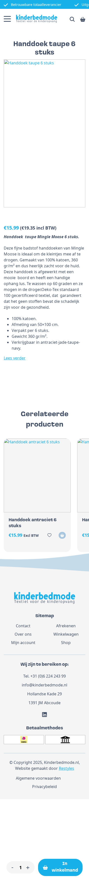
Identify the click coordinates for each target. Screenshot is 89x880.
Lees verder (14, 358)
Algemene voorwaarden (38, 778)
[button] (62, 535)
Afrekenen (66, 626)
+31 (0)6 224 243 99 (48, 676)
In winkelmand (65, 867)
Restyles (66, 768)
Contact (23, 626)
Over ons (23, 634)
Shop (66, 642)
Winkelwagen (66, 634)
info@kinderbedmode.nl (44, 685)
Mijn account (23, 642)
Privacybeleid (44, 786)
